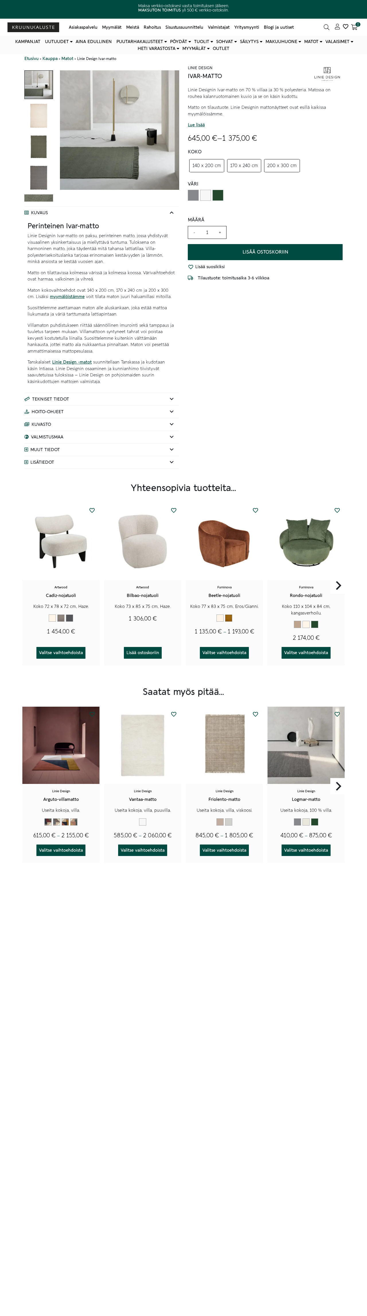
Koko (195, 151)
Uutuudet (57, 41)
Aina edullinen (94, 41)
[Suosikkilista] (345, 27)
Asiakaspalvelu (83, 27)
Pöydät (178, 41)
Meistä (132, 27)
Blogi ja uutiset (279, 27)
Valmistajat (219, 27)
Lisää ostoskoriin (265, 252)
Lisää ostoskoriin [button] (142, 653)
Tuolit (201, 41)
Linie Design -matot (72, 362)
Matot (311, 41)
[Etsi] (326, 27)
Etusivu (31, 58)
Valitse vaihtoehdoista (61, 653)
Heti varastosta (156, 48)
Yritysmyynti (246, 27)
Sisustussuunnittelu (184, 27)
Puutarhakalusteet (139, 41)
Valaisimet (337, 41)
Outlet (221, 48)
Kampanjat (27, 41)
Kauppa (50, 58)
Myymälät (112, 27)
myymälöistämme (67, 296)
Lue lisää (196, 125)
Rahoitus (152, 27)
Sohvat (224, 41)
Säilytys (249, 41)
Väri (193, 184)
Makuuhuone (281, 41)
